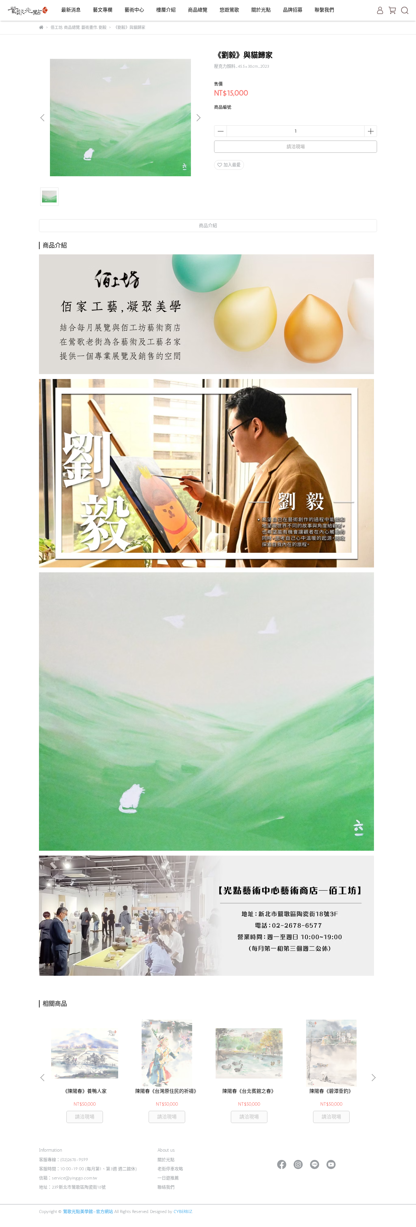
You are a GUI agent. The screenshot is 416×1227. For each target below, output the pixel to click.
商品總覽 (197, 10)
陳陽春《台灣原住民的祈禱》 (167, 1091)
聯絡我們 (166, 1187)
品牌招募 (292, 10)
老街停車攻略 (170, 1169)
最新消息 (71, 10)
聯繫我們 (324, 10)
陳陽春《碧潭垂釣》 (331, 1091)
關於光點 (261, 10)
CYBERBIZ (183, 1211)
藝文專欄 (102, 10)
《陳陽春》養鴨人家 (85, 1091)
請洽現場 (296, 146)
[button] (198, 117)
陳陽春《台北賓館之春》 (249, 1091)
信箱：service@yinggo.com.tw (68, 1178)
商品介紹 (208, 225)
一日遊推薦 (168, 1178)
